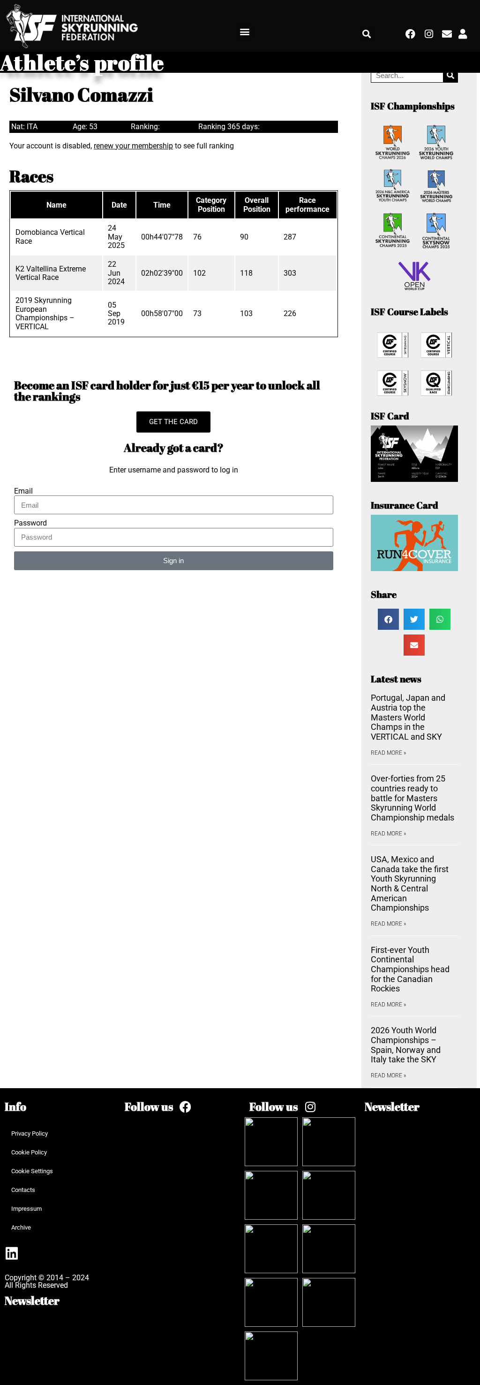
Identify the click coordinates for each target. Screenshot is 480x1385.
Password (30, 523)
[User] (463, 34)
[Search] (450, 75)
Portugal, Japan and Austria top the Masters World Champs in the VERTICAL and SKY (408, 717)
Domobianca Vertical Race (50, 236)
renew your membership (133, 145)
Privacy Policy (29, 1133)
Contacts (23, 1189)
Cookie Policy (29, 1152)
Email (23, 491)
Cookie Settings (32, 1171)
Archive (21, 1227)
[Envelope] (447, 34)
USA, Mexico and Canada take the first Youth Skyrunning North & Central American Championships (410, 883)
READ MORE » (388, 753)
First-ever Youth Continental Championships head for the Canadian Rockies (410, 969)
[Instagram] (429, 34)
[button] (245, 31)
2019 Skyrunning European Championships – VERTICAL (45, 313)
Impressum (26, 1208)
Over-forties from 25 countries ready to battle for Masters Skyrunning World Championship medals (412, 798)
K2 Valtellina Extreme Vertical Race (50, 273)
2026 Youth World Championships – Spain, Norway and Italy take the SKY (406, 1044)
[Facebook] (411, 34)
